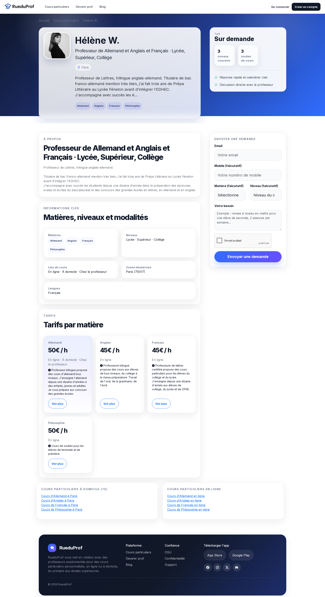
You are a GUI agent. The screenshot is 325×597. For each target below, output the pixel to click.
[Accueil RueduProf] (20, 7)
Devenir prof (84, 6)
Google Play (241, 555)
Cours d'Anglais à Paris (57, 500)
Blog (102, 6)
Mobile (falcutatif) (228, 166)
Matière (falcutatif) (229, 186)
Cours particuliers (57, 6)
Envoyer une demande (248, 256)
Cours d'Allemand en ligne (186, 496)
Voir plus (57, 403)
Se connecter (280, 6)
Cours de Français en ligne (186, 505)
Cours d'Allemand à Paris (59, 496)
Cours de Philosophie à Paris (61, 509)
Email (218, 146)
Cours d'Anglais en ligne (184, 500)
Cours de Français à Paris (59, 505)
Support (171, 565)
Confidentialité (175, 558)
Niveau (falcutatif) (264, 186)
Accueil (44, 20)
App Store (214, 555)
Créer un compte (306, 6)
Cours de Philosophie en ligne (188, 509)
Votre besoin (224, 206)
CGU (168, 552)
